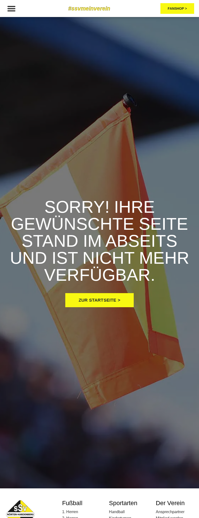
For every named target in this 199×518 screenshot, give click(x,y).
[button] (11, 8)
